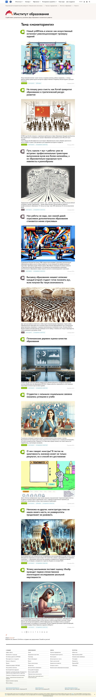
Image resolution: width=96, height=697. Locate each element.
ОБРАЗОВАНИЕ (32, 650)
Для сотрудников (70, 1)
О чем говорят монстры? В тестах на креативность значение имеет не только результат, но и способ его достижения (46, 454)
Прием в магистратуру (33, 663)
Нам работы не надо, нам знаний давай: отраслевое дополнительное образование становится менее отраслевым (47, 218)
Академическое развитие (55, 663)
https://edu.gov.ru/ (39, 687)
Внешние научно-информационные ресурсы (59, 667)
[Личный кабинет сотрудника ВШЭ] (87, 1)
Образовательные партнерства (34, 674)
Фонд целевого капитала (11, 667)
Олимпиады (30, 656)
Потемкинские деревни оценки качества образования (47, 340)
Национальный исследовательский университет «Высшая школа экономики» (24, 5)
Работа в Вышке (9, 683)
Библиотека (74, 652)
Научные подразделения (52, 5)
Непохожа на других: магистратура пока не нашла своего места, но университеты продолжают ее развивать (48, 512)
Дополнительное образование (34, 667)
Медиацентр (75, 661)
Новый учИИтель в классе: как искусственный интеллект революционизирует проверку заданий (49, 33)
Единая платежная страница (12, 680)
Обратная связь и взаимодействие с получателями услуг (35, 677)
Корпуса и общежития (10, 661)
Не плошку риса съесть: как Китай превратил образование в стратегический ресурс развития (49, 92)
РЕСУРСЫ (74, 650)
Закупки (7, 663)
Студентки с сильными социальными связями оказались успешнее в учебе (49, 395)
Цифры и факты (9, 652)
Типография (74, 659)
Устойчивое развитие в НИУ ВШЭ (13, 656)
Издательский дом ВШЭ (77, 654)
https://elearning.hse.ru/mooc (71, 687)
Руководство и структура (11, 654)
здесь (73, 693)
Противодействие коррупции (12, 669)
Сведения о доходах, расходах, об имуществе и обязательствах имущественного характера (16, 672)
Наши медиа (62, 1)
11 (44, 632)
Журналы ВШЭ (75, 663)
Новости (76, 5)
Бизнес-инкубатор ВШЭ (33, 672)
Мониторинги (53, 656)
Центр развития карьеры (33, 669)
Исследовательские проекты (56, 654)
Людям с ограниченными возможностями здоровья (15, 678)
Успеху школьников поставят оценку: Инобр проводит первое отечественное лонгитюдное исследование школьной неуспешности (49, 573)
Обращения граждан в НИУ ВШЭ (13, 665)
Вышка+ (29, 661)
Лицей (29, 652)
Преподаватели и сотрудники (12, 659)
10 (42, 632)
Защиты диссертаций (54, 661)
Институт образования (66, 5)
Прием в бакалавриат (32, 659)
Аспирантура (31, 665)
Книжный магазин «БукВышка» (78, 656)
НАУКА (52, 650)
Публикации (74, 665)
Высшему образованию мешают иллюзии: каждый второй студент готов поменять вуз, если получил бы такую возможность (49, 280)
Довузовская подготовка (33, 654)
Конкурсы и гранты (54, 665)
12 (46, 632)
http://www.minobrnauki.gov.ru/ (12, 687)
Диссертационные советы (56, 659)
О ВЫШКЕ (8, 650)
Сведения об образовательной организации (15, 675)
